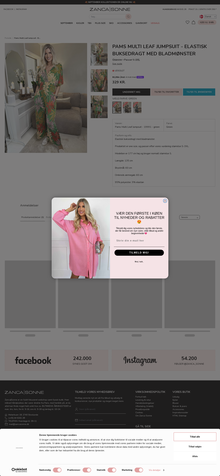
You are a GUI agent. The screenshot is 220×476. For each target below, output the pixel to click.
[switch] (87, 470)
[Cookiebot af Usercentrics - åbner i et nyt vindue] (19, 470)
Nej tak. (139, 262)
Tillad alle (195, 436)
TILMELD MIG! (139, 252)
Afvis (195, 456)
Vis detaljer (155, 470)
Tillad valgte (195, 446)
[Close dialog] (165, 201)
